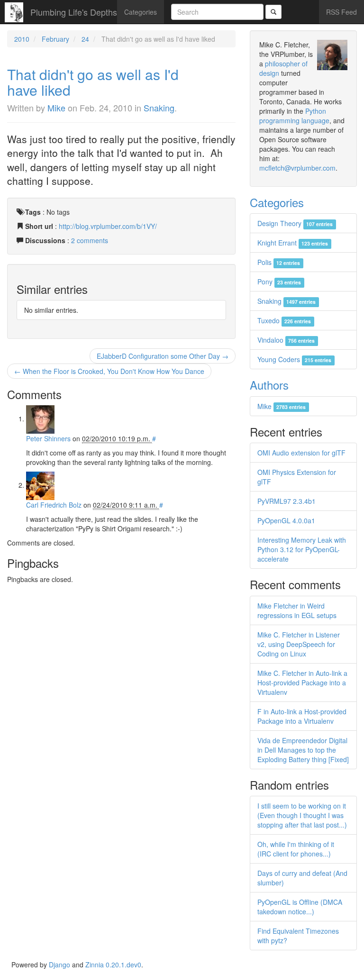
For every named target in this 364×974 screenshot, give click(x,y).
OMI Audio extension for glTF (301, 452)
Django (59, 964)
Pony (279, 281)
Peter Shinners (48, 438)
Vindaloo (286, 340)
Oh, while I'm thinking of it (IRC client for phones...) (295, 848)
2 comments (89, 240)
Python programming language (294, 115)
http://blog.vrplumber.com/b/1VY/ (108, 226)
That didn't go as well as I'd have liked (93, 82)
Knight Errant (292, 242)
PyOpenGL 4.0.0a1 (286, 520)
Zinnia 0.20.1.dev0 (113, 964)
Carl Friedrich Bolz (54, 505)
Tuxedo (284, 320)
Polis (278, 262)
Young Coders (294, 359)
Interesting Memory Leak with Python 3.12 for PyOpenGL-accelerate (301, 549)
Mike (56, 107)
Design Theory (295, 223)
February (55, 39)
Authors (269, 384)
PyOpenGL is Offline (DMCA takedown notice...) (299, 906)
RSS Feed (341, 12)
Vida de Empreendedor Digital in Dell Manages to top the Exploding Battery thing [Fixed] (303, 750)
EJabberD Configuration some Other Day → (162, 356)
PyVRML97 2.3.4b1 (286, 501)
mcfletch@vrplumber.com (297, 168)
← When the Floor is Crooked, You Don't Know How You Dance (109, 371)
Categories (140, 12)
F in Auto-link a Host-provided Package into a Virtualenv (301, 716)
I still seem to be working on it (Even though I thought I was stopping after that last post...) (302, 815)
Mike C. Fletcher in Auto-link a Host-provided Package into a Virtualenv (302, 682)
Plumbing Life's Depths (73, 12)
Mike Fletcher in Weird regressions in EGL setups (297, 610)
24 (85, 39)
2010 (21, 39)
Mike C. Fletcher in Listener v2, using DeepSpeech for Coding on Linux (298, 644)
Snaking (159, 107)
